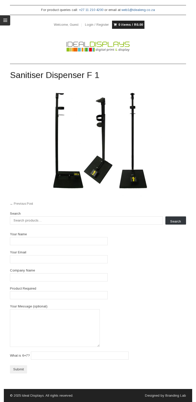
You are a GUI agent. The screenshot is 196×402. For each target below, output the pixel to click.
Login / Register (97, 25)
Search (15, 213)
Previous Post (21, 203)
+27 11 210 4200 (91, 10)
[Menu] (5, 20)
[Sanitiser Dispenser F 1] (98, 141)
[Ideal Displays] (98, 46)
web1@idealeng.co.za (138, 10)
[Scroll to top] (186, 394)
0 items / (130, 25)
